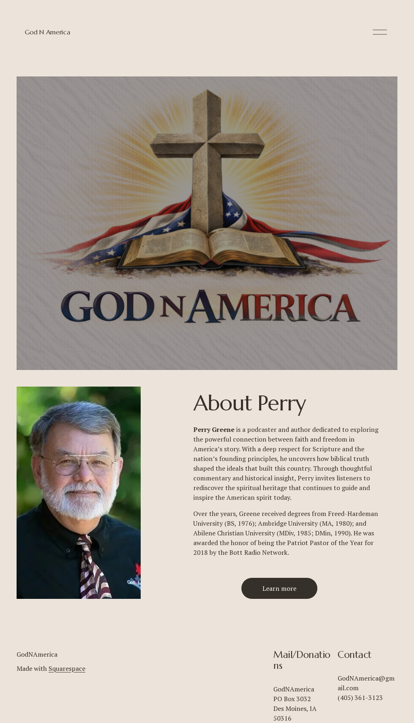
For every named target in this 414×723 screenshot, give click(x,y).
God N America (47, 32)
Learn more (279, 588)
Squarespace (67, 668)
